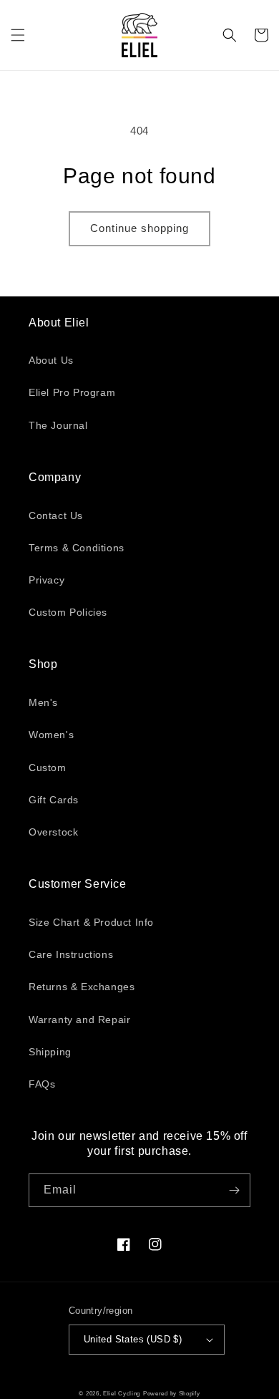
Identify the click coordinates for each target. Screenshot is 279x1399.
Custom (48, 767)
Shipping (50, 1051)
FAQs (42, 1084)
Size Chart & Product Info (91, 922)
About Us (51, 360)
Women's (51, 734)
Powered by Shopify (171, 1393)
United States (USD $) (133, 1339)
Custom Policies (68, 612)
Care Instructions (71, 954)
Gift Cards (54, 799)
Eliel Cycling (121, 1393)
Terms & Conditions (76, 547)
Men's (43, 702)
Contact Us (56, 515)
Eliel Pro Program (72, 392)
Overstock (53, 832)
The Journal (58, 425)
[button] (18, 35)
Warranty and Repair (79, 1019)
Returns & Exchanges (81, 986)
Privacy (46, 580)
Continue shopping (139, 228)
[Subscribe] (234, 1190)
